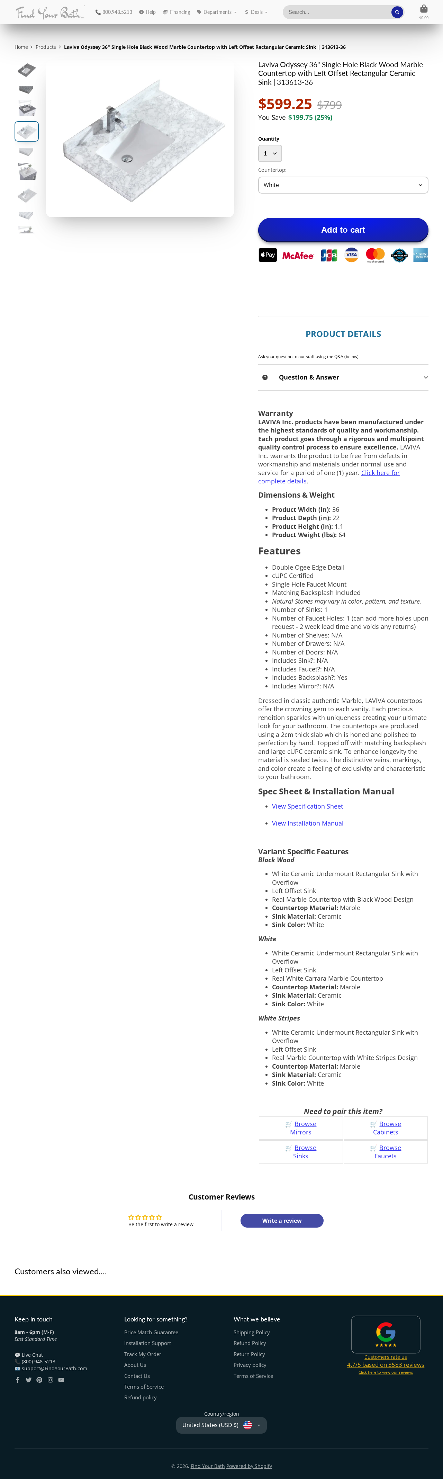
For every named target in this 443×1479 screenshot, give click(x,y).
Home (21, 47)
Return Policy (249, 1354)
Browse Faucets (387, 1151)
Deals (257, 12)
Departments (218, 12)
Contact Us (137, 1376)
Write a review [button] (282, 1220)
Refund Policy (250, 1343)
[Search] (397, 12)
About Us (135, 1365)
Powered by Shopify (249, 1466)
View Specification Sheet (307, 806)
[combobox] (344, 12)
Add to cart (343, 229)
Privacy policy (250, 1365)
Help (151, 12)
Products (46, 47)
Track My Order (142, 1354)
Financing (180, 12)
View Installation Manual (308, 823)
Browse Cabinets (387, 1128)
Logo (50, 12)
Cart (423, 12)
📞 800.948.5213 (113, 12)
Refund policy (140, 1397)
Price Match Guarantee (151, 1332)
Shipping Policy (252, 1332)
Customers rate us (385, 1357)
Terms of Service (144, 1386)
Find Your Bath (208, 1466)
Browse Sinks (304, 1151)
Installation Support (147, 1343)
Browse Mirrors (303, 1128)
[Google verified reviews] (386, 1335)
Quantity (268, 138)
